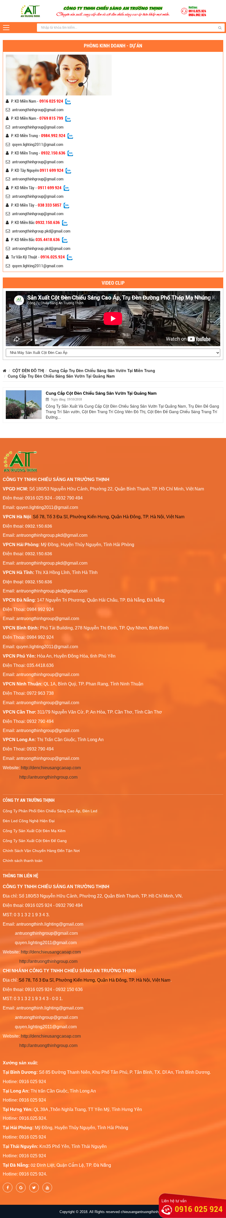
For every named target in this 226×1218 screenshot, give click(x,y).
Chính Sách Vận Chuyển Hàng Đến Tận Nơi (41, 850)
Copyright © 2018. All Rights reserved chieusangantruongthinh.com (113, 1212)
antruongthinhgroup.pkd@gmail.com (41, 231)
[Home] (113, 10)
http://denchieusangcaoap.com (51, 767)
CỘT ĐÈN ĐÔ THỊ (28, 370)
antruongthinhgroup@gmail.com (37, 109)
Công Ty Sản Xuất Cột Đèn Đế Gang (35, 840)
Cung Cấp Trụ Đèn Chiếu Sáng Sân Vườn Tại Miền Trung (102, 370)
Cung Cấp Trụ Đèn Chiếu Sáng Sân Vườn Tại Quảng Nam (61, 376)
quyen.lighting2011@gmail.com (37, 144)
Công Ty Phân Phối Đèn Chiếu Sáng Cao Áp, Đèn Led (50, 811)
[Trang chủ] (4, 370)
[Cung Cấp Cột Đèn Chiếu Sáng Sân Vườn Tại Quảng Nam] (24, 404)
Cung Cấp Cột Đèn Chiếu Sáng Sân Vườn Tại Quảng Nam (101, 393)
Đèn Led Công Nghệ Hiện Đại (29, 821)
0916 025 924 (199, 1209)
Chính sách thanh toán (22, 860)
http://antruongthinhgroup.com (48, 777)
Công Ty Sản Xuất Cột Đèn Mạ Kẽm (34, 831)
